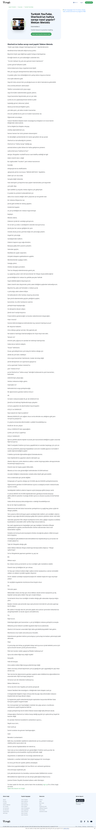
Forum (40, 799)
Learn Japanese (24, 809)
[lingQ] (6, 2)
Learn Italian (24, 806)
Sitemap (84, 826)
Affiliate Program (43, 808)
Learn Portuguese (25, 808)
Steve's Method (6, 804)
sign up (45, 784)
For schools (5, 806)
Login (81, 2)
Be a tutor (41, 803)
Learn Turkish (12, 7)
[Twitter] (88, 821)
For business (6, 808)
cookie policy (66, 828)
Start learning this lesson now (41, 34)
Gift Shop (5, 813)
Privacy (79, 826)
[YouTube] (91, 821)
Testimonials (6, 811)
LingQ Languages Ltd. (14, 826)
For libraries (6, 809)
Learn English (24, 799)
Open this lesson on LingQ (16, 788)
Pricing (4, 801)
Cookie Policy (90, 826)
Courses (20, 7)
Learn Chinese (24, 811)
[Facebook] (84, 821)
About (4, 799)
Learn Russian (24, 815)
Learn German (24, 804)
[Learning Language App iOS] (80, 800)
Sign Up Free (89, 2)
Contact (5, 803)
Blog (40, 801)
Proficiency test (43, 806)
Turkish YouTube (28, 7)
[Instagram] (81, 821)
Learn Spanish (24, 801)
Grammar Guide (43, 811)
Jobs (40, 804)
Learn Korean (24, 813)
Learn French (24, 803)
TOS (76, 826)
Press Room (42, 809)
